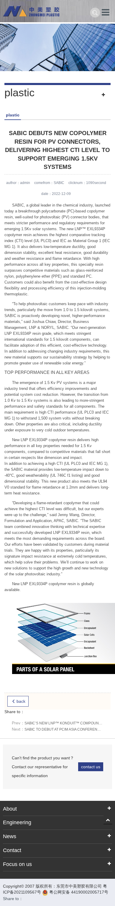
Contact (12, 850)
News (9, 836)
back (21, 701)
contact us (90, 766)
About (10, 809)
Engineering (17, 822)
